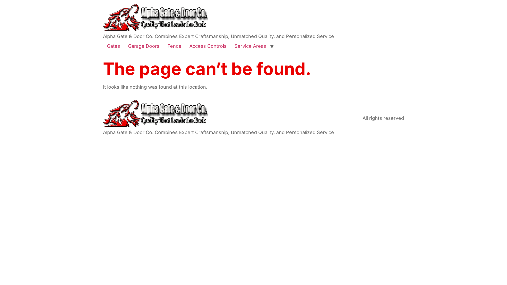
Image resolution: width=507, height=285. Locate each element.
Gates (113, 46)
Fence (174, 46)
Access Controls (208, 46)
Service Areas (250, 46)
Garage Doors (143, 46)
